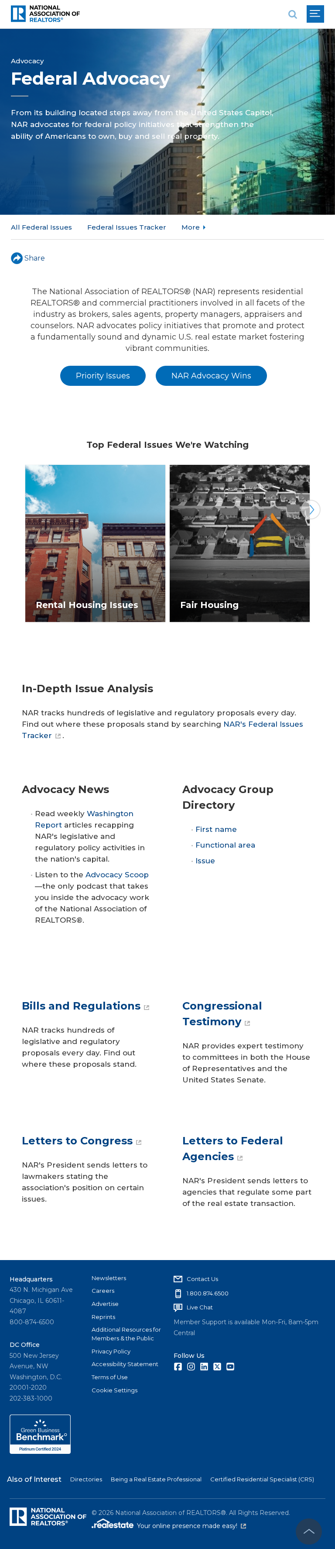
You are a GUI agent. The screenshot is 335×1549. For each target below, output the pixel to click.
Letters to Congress (77, 1140)
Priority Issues (103, 376)
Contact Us (202, 1278)
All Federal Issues (41, 227)
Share (34, 258)
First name (216, 829)
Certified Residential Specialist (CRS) (262, 1479)
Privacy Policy (111, 1351)
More (190, 227)
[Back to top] (309, 1531)
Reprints (103, 1316)
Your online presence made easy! (191, 1526)
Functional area (225, 845)
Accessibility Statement (125, 1363)
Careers (103, 1290)
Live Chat (200, 1307)
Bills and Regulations (81, 1005)
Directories (86, 1479)
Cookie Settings (114, 1390)
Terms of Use (110, 1377)
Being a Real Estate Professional (156, 1479)
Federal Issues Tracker (126, 227)
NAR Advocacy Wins (211, 376)
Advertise (105, 1303)
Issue (205, 860)
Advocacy (27, 61)
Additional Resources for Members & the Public (126, 1334)
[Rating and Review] (40, 1452)
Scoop (137, 874)
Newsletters (109, 1277)
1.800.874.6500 (208, 1293)
